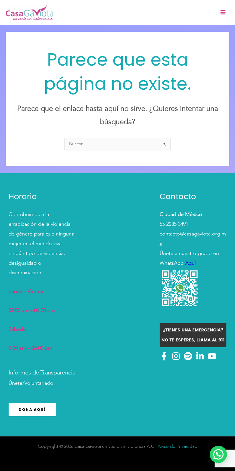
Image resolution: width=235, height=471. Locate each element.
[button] (218, 454)
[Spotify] (188, 356)
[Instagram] (176, 356)
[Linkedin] (200, 356)
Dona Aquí (32, 409)
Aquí (190, 263)
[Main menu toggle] (222, 12)
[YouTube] (212, 356)
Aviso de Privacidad (177, 446)
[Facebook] (164, 356)
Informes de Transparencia (42, 373)
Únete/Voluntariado (31, 383)
